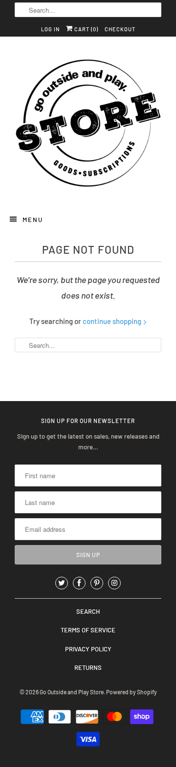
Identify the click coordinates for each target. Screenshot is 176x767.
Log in (50, 29)
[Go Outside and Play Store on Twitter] (61, 583)
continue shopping (113, 321)
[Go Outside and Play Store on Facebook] (79, 583)
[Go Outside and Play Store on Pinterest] (96, 583)
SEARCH (88, 611)
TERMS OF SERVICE (88, 630)
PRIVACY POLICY (88, 649)
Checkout (120, 29)
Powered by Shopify (131, 691)
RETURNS (88, 667)
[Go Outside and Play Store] (88, 124)
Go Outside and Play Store (72, 691)
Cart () (85, 29)
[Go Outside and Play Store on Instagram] (114, 583)
